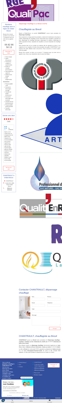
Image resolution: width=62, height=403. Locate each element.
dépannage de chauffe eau (40, 341)
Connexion (57, 397)
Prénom (49, 296)
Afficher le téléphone (9, 189)
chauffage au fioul (28, 341)
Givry (23, 347)
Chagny (58, 347)
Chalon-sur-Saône (46, 347)
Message (34, 315)
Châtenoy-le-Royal (30, 347)
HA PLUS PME (42, 397)
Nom (33, 296)
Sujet (33, 309)
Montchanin (38, 347)
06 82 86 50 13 (9, 45)
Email (33, 302)
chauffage (21, 341)
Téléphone (49, 302)
